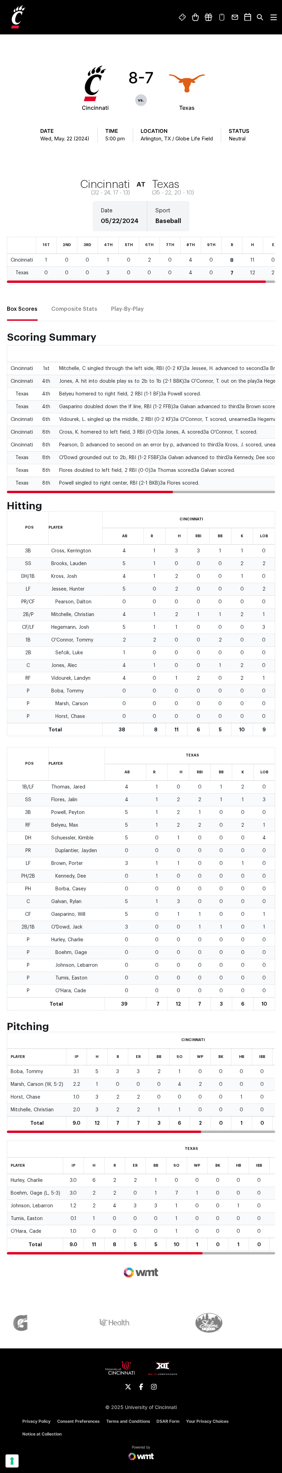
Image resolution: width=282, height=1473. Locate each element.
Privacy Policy (36, 1421)
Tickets (182, 17)
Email (235, 17)
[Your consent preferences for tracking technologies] (12, 1460)
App (222, 17)
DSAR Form (168, 1421)
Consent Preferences (78, 1421)
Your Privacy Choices (207, 1421)
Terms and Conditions (128, 1421)
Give (208, 17)
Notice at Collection (42, 1434)
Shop (195, 17)
